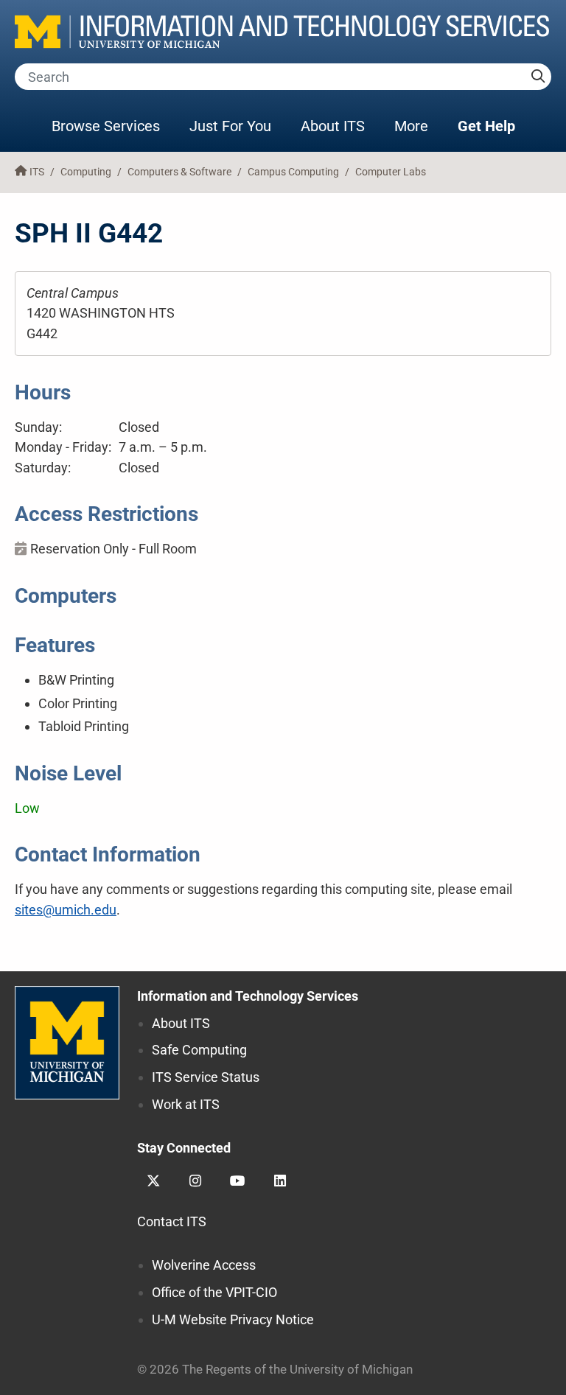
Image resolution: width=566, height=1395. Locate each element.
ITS (36, 172)
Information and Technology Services (247, 996)
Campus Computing (293, 172)
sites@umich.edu (65, 909)
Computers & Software (179, 172)
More (418, 125)
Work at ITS (186, 1104)
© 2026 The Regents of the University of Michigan (275, 1370)
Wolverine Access (204, 1265)
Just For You (230, 126)
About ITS (333, 126)
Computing (85, 172)
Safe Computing (199, 1049)
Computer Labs (390, 172)
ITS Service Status (205, 1077)
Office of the (214, 1292)
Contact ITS (171, 1221)
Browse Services (106, 126)
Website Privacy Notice (233, 1319)
